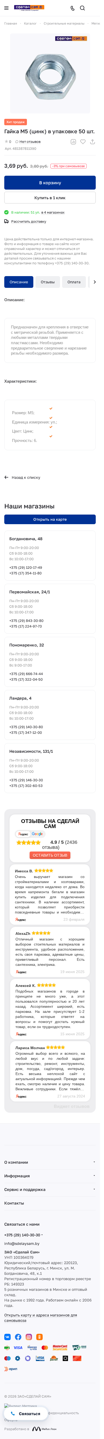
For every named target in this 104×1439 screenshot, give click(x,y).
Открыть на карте (50, 519)
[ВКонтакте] (7, 1337)
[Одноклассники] (39, 1337)
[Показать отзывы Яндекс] (23, 834)
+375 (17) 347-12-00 (25, 732)
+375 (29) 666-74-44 (26, 674)
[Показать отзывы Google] (37, 834)
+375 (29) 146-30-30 (26, 780)
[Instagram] (29, 1337)
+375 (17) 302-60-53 (26, 785)
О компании (16, 1162)
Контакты (14, 1203)
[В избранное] (83, 141)
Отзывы (48, 282)
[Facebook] (18, 1337)
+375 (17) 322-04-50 (26, 679)
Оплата (74, 282)
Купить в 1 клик (50, 197)
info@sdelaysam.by (21, 1243)
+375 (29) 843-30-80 (26, 620)
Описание (19, 282)
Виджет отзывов (72, 1106)
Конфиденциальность (60, 1413)
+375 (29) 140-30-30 (22, 1235)
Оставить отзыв (50, 855)
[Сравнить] (73, 141)
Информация (17, 1175)
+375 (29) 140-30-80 (26, 727)
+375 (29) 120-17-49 (25, 567)
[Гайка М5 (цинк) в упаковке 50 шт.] (50, 73)
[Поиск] (82, 8)
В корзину (50, 182)
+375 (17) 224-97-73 (25, 626)
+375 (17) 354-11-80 (25, 573)
